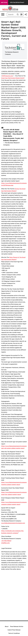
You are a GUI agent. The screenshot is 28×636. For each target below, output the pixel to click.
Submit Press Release (14, 630)
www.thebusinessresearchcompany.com (13, 523)
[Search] (18, 14)
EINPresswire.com (7, 76)
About (6, 626)
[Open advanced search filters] (21, 14)
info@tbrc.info (5, 543)
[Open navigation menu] (2, 14)
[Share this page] (26, 14)
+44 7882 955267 (6, 540)
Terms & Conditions (14, 633)
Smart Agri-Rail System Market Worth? (13, 78)
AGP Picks (4, 2)
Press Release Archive (16, 626)
